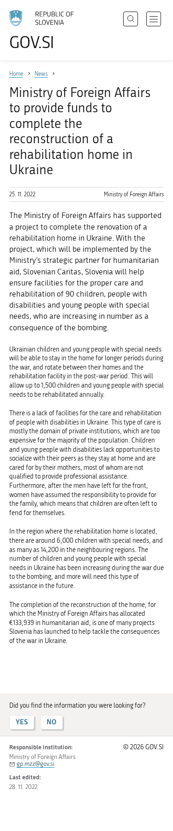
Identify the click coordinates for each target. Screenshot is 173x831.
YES (22, 722)
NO (51, 722)
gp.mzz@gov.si (35, 763)
